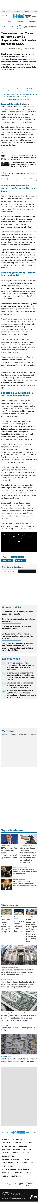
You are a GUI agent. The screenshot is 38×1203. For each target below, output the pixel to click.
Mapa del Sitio (7, 1166)
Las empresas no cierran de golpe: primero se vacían (17, 627)
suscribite (28, 16)
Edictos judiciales (23, 1173)
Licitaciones (16, 1176)
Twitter (3, 1132)
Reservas (26, 11)
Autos (26, 1159)
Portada (5, 1139)
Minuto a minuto (7, 979)
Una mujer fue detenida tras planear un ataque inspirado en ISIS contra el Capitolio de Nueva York (23, 164)
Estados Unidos (8, 112)
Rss (32, 1163)
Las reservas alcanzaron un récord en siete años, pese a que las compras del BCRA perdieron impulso (17, 972)
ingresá (34, 16)
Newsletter (31, 1132)
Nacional (6, 1153)
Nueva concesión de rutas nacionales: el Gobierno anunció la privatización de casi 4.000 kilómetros (20, 666)
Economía (20, 21)
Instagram (12, 1132)
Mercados (22, 1146)
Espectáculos (7, 1163)
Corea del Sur (20, 561)
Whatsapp (27, 1132)
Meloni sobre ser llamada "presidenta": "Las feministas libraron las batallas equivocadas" (25, 884)
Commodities (23, 734)
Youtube (22, 1132)
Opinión (16, 1149)
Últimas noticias (19, 1139)
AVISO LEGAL (7, 1173)
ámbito (3, 27)
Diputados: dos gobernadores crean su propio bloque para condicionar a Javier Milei (20, 685)
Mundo (11, 27)
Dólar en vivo (16, 11)
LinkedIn (17, 1132)
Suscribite (27, 571)
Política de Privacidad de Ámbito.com (17, 1169)
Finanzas (32, 21)
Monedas (4, 734)
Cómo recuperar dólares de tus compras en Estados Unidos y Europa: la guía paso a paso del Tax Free (31, 930)
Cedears (33, 734)
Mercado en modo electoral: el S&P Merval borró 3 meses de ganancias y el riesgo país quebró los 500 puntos (21, 693)
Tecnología (22, 1163)
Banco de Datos (8, 1146)
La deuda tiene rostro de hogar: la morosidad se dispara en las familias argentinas (17, 636)
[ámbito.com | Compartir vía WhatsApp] (23, 48)
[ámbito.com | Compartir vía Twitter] (28, 48)
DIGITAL (8, 1183)
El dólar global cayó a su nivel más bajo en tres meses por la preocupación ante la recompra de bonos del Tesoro (19, 1017)
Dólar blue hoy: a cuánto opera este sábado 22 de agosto (17, 612)
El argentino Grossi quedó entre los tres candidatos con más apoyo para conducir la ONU (20, 95)
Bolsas (13, 734)
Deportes (27, 1153)
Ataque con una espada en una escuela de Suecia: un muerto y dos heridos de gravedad (19, 90)
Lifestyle (27, 1149)
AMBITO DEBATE (29, 1183)
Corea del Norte (19, 27)
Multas (5, 1176)
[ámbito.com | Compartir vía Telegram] (33, 48)
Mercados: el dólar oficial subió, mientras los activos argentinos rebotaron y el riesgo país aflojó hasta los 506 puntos (18, 984)
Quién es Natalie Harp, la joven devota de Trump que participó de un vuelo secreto (25, 871)
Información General (11, 1159)
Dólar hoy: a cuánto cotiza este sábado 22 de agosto (18, 620)
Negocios (6, 1149)
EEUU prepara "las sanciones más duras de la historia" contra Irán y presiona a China (9, 853)
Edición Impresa (8, 1156)
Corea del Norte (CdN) (11, 104)
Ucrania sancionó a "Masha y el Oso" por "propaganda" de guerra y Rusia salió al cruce (23, 157)
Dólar (9, 21)
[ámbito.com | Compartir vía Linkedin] (30, 48)
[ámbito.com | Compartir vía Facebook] (26, 48)
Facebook (7, 1132)
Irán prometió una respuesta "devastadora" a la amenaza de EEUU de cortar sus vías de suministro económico (28, 855)
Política (28, 1143)
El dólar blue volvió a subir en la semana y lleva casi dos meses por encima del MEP (19, 1060)
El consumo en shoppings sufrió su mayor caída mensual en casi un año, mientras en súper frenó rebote (21, 676)
